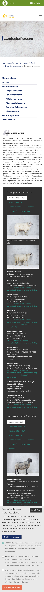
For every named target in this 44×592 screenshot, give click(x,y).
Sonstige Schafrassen (16, 107)
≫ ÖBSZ (11, 3)
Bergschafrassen (14, 91)
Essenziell (9, 543)
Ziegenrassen (12, 111)
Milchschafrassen (14, 99)
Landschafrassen (14, 95)
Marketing (9, 570)
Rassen (5, 82)
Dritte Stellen (8, 120)
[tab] (17, 198)
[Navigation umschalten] (40, 16)
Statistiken (10, 556)
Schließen (35, 510)
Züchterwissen (9, 78)
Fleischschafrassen (15, 103)
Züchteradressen (10, 86)
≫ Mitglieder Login (20, 9)
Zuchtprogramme (10, 115)
